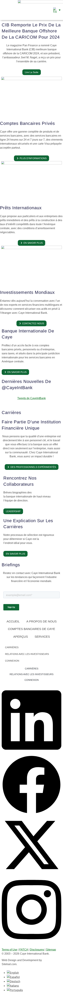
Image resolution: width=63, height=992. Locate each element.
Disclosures (37, 949)
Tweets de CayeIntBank (31, 398)
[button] (3, 10)
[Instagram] (31, 942)
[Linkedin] (31, 753)
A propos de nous (41, 621)
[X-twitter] (31, 873)
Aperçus (20, 636)
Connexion (12, 660)
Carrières (11, 647)
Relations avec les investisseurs (27, 654)
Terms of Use (9, 949)
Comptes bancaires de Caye (31, 629)
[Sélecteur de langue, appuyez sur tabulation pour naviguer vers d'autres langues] (56, 10)
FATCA (23, 949)
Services (42, 636)
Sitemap (51, 949)
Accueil (13, 621)
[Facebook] (31, 813)
